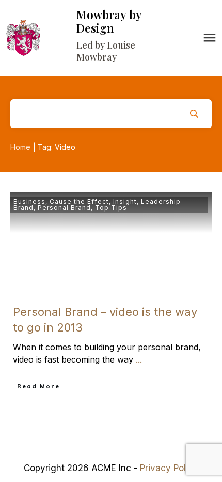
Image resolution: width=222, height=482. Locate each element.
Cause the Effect (79, 201)
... (139, 359)
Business (29, 201)
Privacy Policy (169, 468)
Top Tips (111, 208)
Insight (125, 201)
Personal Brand (64, 208)
